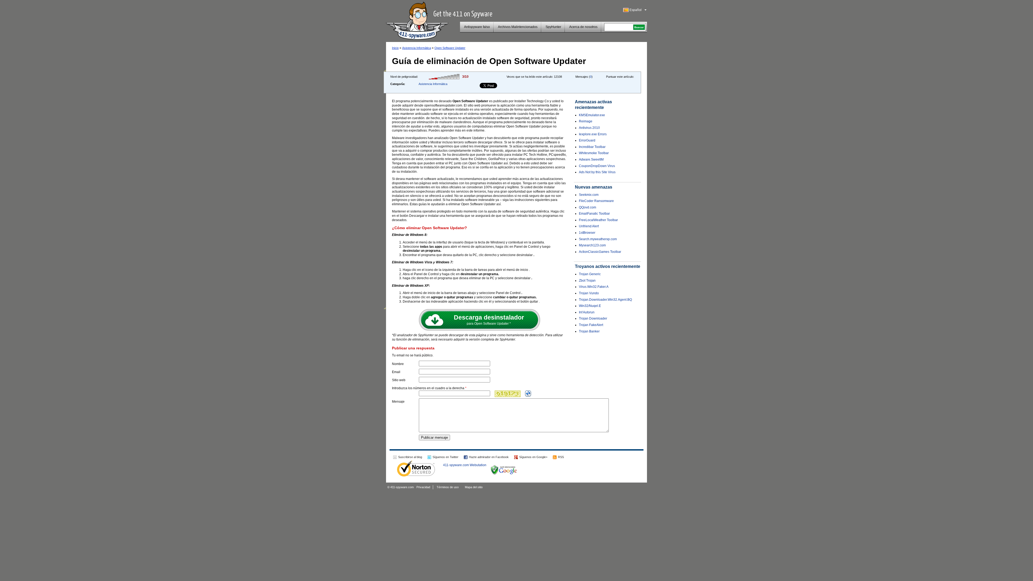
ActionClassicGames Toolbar (600, 252)
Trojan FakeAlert (591, 325)
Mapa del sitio (474, 487)
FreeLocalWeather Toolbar (598, 220)
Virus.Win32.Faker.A (594, 287)
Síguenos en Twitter (445, 457)
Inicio (395, 47)
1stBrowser (587, 233)
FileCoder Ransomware (596, 201)
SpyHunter (553, 27)
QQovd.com (587, 207)
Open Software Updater (449, 47)
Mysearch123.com (592, 245)
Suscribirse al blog (410, 457)
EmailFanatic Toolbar (594, 213)
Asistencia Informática (416, 47)
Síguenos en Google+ (533, 457)
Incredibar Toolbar (592, 147)
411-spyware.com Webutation (464, 465)
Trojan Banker (589, 331)
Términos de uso (448, 487)
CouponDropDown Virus (597, 166)
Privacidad (423, 487)
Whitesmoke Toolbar (594, 153)
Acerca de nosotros (583, 27)
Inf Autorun (587, 312)
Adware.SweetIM (591, 159)
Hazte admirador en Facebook (489, 457)
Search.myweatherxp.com (598, 239)
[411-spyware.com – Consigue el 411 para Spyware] (417, 20)
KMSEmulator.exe (592, 115)
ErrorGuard (587, 140)
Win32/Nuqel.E (590, 306)
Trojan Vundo (589, 293)
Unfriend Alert (589, 226)
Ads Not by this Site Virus (597, 172)
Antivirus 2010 (589, 128)
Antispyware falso (477, 27)
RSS (561, 457)
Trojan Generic (590, 274)
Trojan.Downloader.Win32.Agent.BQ (605, 300)
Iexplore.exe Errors (593, 134)
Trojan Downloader (593, 318)
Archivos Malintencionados (517, 27)
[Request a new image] (528, 393)
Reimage (585, 121)
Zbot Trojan (587, 280)
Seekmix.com (589, 195)
